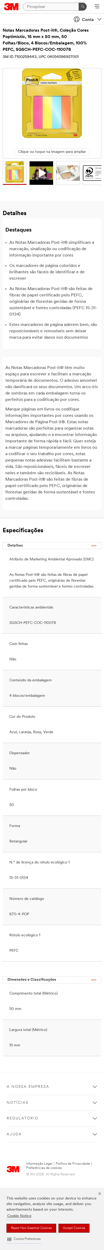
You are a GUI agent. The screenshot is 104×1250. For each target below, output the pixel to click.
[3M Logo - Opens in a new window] (11, 7)
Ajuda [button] (14, 1134)
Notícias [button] (18, 1103)
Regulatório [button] (22, 1119)
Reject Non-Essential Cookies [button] (31, 1228)
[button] (24, 1239)
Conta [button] (88, 20)
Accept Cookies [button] (74, 1228)
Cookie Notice (19, 1216)
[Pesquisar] (83, 7)
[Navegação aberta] (97, 7)
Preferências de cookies (44, 1168)
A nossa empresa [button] (28, 1087)
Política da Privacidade (73, 1163)
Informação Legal (39, 1163)
